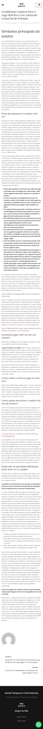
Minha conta (22, 721)
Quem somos (21, 717)
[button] (2, 4)
